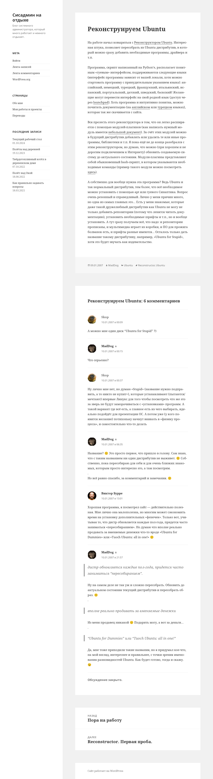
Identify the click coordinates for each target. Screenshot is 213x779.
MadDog (113, 265)
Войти (16, 60)
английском (141, 107)
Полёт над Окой (22, 173)
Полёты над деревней (26, 149)
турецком (164, 107)
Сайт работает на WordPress (105, 771)
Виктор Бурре (112, 493)
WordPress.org (21, 79)
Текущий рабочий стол (27, 139)
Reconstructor (146, 265)
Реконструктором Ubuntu (153, 42)
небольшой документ (124, 132)
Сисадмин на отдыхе (26, 17)
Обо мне (17, 103)
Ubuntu (128, 265)
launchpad (100, 102)
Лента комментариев (26, 73)
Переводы (18, 115)
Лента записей (21, 67)
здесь (91, 172)
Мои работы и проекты (27, 109)
